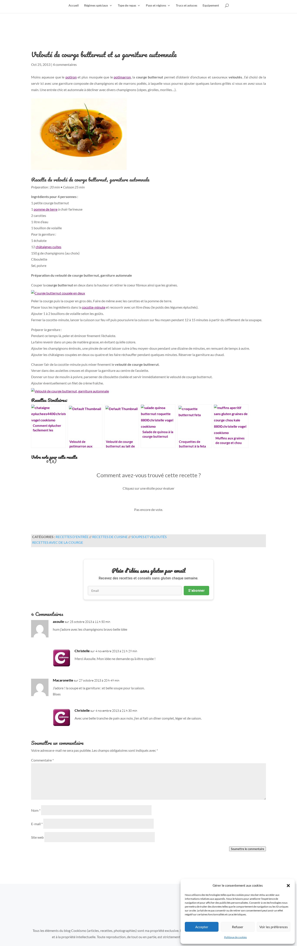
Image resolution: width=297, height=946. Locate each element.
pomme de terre (45, 209)
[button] (288, 885)
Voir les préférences (273, 927)
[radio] (133, 500)
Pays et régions (156, 5)
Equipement (211, 5)
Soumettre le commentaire (247, 849)
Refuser (237, 927)
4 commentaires (65, 64)
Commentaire (42, 760)
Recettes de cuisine (110, 537)
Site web (37, 837)
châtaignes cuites (48, 247)
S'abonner (196, 591)
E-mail (37, 824)
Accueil (73, 5)
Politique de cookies (235, 937)
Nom (35, 810)
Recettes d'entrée (72, 537)
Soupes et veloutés (149, 537)
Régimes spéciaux (96, 5)
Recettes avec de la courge (57, 542)
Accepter (201, 927)
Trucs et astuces (186, 5)
